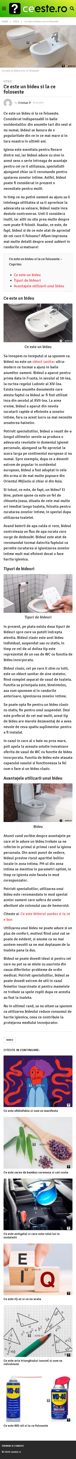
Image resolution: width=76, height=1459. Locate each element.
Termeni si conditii (13, 1446)
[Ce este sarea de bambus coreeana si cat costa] (38, 1143)
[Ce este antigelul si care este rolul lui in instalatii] (38, 1204)
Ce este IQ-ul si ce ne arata (22, 1299)
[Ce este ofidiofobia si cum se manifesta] (38, 1081)
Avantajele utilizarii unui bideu (39, 286)
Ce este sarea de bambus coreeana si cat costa (36, 1172)
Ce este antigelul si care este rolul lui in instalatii (32, 1235)
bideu (9, 1040)
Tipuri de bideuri (27, 280)
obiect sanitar (43, 361)
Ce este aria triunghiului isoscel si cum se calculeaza (33, 1362)
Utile (8, 81)
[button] (4, 8)
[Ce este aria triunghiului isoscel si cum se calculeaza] (38, 1331)
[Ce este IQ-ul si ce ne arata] (38, 1269)
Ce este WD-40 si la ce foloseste (26, 1426)
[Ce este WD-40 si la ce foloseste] (38, 1396)
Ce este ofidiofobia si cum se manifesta (31, 1111)
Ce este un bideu (27, 275)
